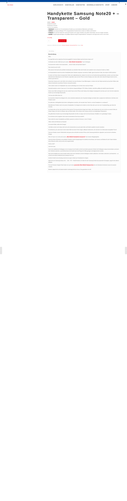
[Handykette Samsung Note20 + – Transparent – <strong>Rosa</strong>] (1, 250)
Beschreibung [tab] (51, 51)
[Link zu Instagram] (9, 1)
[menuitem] (58, 5)
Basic (82, 45)
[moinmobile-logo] (9, 5)
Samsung (63, 45)
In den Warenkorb (62, 40)
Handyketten (67, 45)
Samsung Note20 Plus (73, 45)
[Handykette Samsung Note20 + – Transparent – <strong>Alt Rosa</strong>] (126, 250)
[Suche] (119, 5)
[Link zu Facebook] (7, 1)
